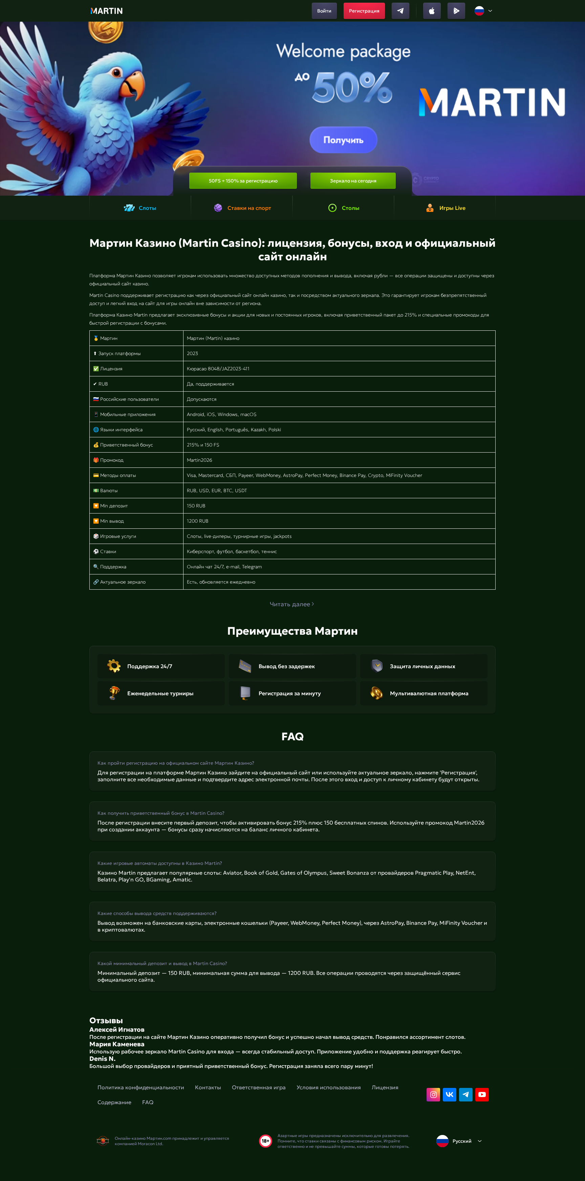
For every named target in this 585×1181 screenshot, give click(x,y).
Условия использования (329, 1087)
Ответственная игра (259, 1087)
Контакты (208, 1087)
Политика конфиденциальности (141, 1087)
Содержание (114, 1102)
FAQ (147, 1102)
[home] (106, 11)
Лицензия (385, 1087)
